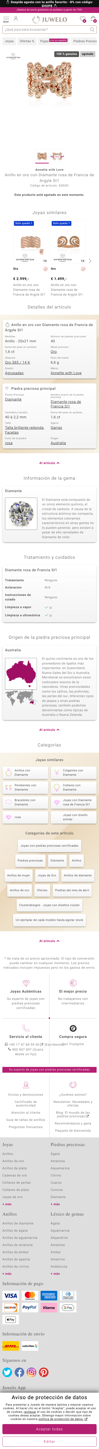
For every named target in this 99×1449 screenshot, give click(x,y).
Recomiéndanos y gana (73, 1123)
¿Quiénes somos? (73, 1095)
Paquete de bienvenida (73, 1131)
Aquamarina (60, 1168)
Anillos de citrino (15, 1266)
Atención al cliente (26, 1113)
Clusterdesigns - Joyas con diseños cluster (49, 905)
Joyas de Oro (47, 875)
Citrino (56, 1175)
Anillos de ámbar (15, 1252)
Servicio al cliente (25, 1037)
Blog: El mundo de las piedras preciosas (73, 1115)
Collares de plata (15, 1190)
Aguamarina (60, 1230)
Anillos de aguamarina (19, 1238)
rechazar (30, 1412)
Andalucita (59, 1266)
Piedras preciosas (30, 861)
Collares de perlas (16, 1183)
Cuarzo (56, 1183)
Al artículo (47, 463)
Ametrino (58, 1259)
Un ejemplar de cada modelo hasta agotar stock (49, 920)
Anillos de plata (14, 1168)
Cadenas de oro (14, 1175)
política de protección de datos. (61, 1419)
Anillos (76, 861)
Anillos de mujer (18, 875)
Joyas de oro (12, 1197)
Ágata (55, 1154)
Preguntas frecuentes (26, 1127)
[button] (6, 19)
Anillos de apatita (16, 1259)
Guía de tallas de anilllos (25, 1120)
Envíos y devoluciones (25, 1095)
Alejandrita (59, 1238)
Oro (54, 352)
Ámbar (56, 1252)
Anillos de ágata (15, 1230)
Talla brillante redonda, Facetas (24, 430)
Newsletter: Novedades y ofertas (73, 1104)
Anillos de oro (19, 890)
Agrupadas (14, 373)
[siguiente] (89, 260)
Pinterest (44, 1372)
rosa (9, 443)
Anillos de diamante (78, 875)
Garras (56, 428)
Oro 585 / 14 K (17, 362)
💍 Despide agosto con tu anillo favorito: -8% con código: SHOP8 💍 (49, 4)
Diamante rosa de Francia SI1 (66, 404)
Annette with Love (66, 373)
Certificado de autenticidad (26, 1104)
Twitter (7, 1372)
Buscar (92, 30)
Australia (58, 443)
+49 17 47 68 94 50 (24, 1044)
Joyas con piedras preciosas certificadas (49, 846)
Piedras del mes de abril (72, 890)
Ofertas (42, 890)
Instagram (31, 1372)
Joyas (9, 41)
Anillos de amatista (17, 1245)
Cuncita (57, 1190)
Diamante (13, 399)
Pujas (53, 41)
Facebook (19, 1372)
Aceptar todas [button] (49, 1429)
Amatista (58, 1161)
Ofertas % (27, 41)
